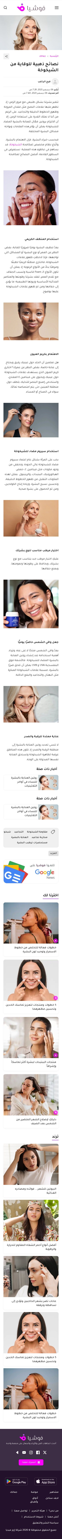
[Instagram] (31, 1452)
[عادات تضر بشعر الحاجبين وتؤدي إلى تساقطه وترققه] (31, 1276)
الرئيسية (54, 56)
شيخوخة (6, 832)
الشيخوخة (16, 144)
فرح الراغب (44, 81)
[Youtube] (24, 1452)
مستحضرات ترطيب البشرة (32, 843)
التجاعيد (19, 832)
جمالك (42, 56)
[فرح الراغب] (55, 81)
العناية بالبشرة (19, 837)
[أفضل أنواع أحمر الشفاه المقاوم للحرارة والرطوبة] (31, 1220)
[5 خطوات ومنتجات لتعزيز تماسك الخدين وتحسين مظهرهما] (31, 980)
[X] (45, 1452)
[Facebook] (38, 1452)
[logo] (31, 7)
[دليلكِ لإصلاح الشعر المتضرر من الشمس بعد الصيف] (31, 1094)
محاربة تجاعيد (39, 837)
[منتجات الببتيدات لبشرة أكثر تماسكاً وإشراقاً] (31, 1037)
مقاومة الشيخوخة (37, 832)
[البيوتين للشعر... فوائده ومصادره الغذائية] (31, 1164)
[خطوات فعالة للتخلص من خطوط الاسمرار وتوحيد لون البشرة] (31, 923)
